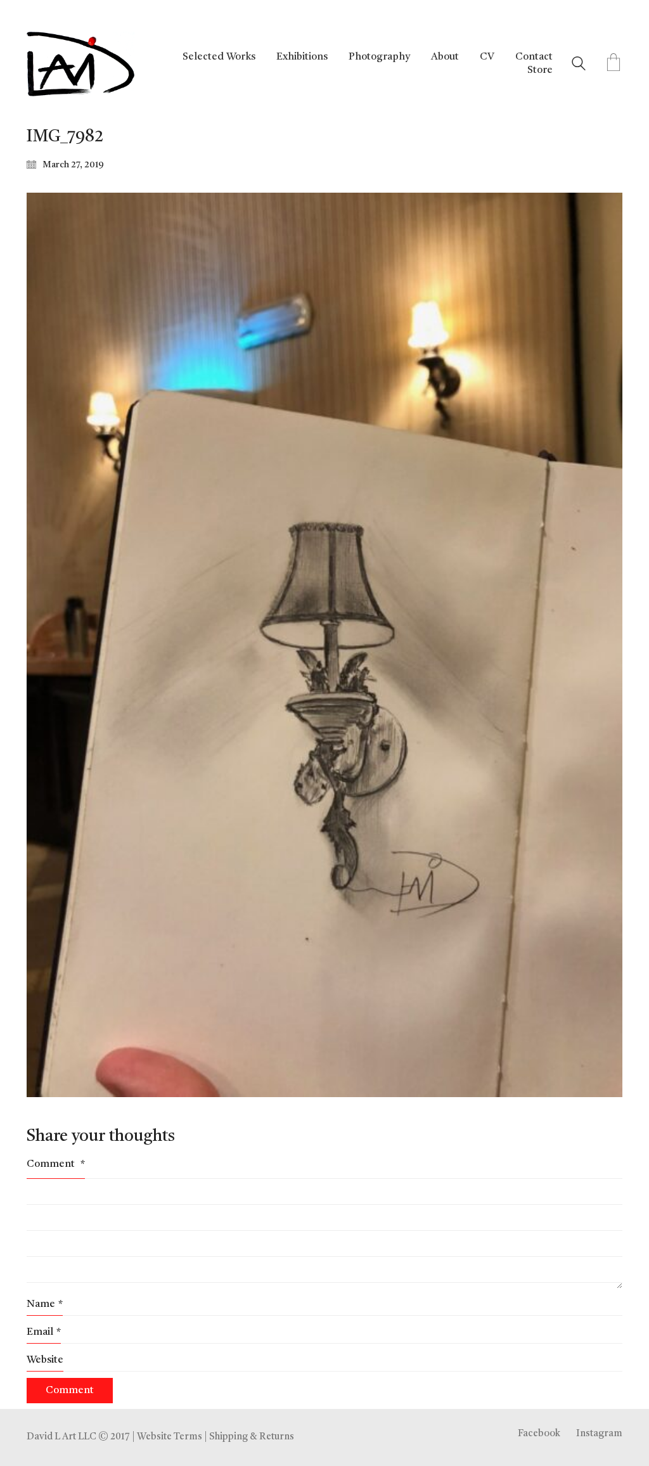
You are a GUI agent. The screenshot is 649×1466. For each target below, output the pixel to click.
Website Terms (169, 1437)
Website (45, 1360)
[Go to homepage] (80, 64)
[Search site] (579, 65)
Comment (56, 1164)
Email (44, 1332)
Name (45, 1304)
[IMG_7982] (324, 645)
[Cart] (613, 64)
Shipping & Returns (251, 1437)
